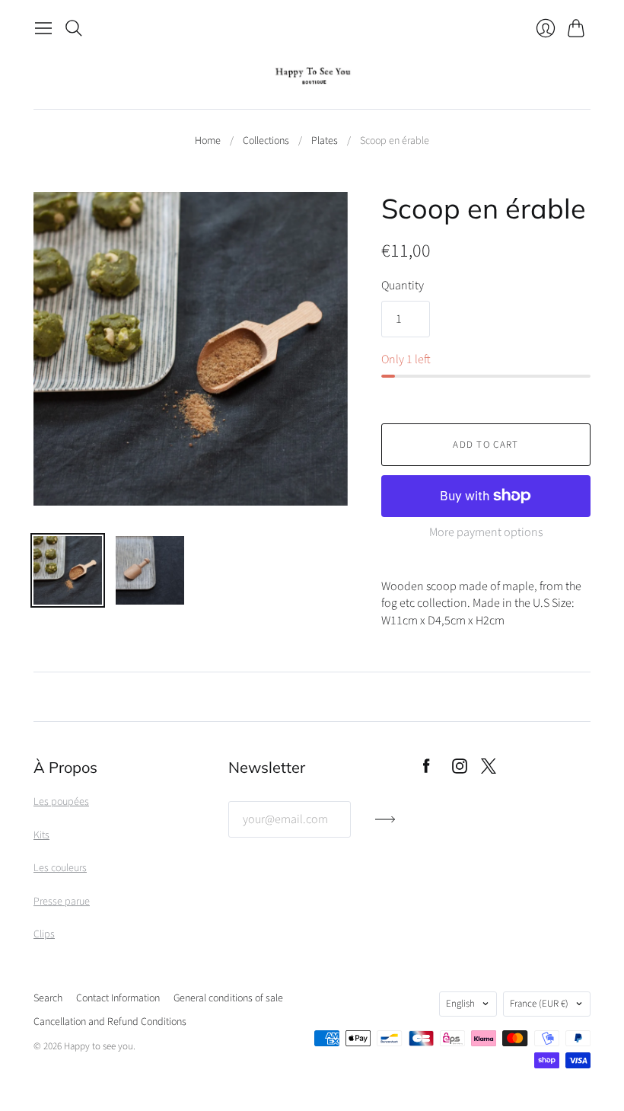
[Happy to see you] (312, 76)
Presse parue (61, 901)
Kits (41, 835)
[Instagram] (459, 769)
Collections (266, 141)
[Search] (73, 28)
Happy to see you (98, 1046)
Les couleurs (60, 868)
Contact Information (118, 998)
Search (47, 998)
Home (208, 141)
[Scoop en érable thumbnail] (67, 570)
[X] (488, 769)
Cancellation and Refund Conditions (109, 1022)
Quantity (402, 285)
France (539, 1003)
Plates (324, 141)
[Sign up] (385, 825)
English (460, 1003)
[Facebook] (426, 769)
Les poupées (61, 801)
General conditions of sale (228, 998)
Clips (44, 934)
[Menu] (43, 28)
